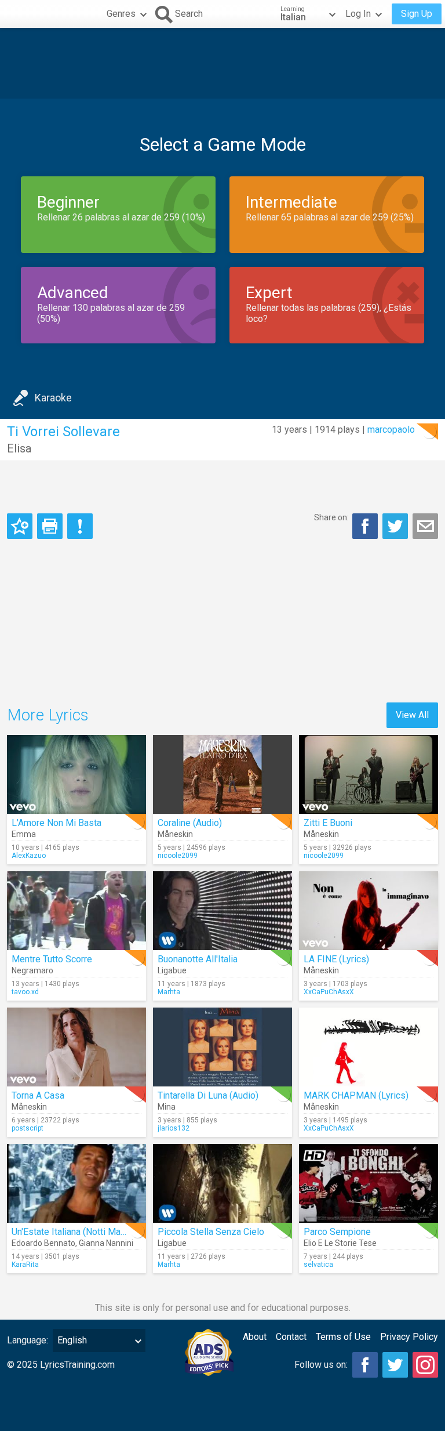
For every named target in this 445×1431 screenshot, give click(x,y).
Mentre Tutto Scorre (52, 959)
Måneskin (175, 834)
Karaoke (53, 398)
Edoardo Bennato (43, 1243)
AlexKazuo (29, 856)
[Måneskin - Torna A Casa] (76, 1047)
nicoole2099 (178, 856)
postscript (27, 1128)
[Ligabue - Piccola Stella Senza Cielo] (222, 1183)
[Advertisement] (222, 63)
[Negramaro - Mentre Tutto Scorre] (76, 910)
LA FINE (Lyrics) (336, 959)
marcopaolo (391, 429)
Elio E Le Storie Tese (340, 1243)
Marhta (169, 992)
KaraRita (25, 1264)
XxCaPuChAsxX (329, 992)
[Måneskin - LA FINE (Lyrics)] (368, 910)
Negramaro (32, 970)
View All (412, 714)
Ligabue (172, 970)
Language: (27, 1340)
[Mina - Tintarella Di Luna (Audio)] (222, 1047)
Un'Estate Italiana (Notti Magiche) (78, 1231)
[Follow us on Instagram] (425, 1365)
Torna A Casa (38, 1095)
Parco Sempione (337, 1231)
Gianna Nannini (106, 1243)
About (255, 1336)
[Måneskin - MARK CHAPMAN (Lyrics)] (368, 1047)
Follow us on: (321, 1364)
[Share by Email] (425, 526)
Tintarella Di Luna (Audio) (208, 1095)
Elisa (19, 448)
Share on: (331, 517)
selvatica (318, 1264)
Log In (358, 13)
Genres (121, 13)
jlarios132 (173, 1128)
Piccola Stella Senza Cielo (211, 1231)
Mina (167, 1106)
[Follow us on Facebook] (365, 1365)
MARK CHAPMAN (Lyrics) (356, 1095)
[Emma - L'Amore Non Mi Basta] (76, 774)
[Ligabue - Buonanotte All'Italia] (222, 910)
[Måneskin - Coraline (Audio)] (222, 774)
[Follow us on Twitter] (395, 1365)
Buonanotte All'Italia (198, 959)
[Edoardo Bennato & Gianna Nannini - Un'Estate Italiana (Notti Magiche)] (76, 1183)
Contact (291, 1336)
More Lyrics (48, 714)
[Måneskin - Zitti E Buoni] (368, 774)
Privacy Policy (409, 1336)
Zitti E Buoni (328, 822)
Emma (24, 834)
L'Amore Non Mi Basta (56, 822)
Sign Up (416, 13)
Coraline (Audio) (190, 822)
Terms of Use (343, 1336)
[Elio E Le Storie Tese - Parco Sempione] (368, 1183)
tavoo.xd (25, 992)
